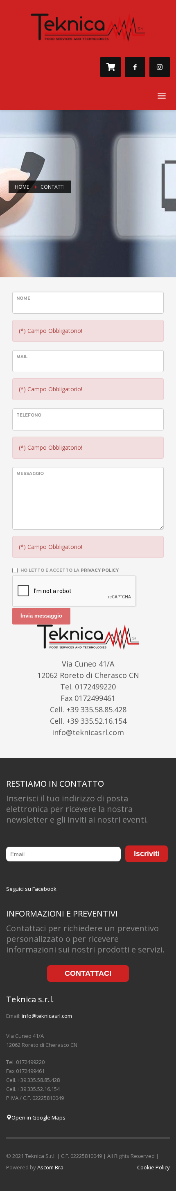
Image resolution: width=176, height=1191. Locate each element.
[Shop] (110, 67)
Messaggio (30, 473)
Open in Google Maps (38, 1117)
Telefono (28, 415)
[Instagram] (159, 67)
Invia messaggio (41, 616)
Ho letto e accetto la (69, 570)
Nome (23, 298)
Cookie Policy (153, 1167)
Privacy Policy (100, 570)
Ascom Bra (50, 1167)
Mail (21, 356)
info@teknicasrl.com (47, 1015)
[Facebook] (135, 67)
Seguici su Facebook (31, 888)
